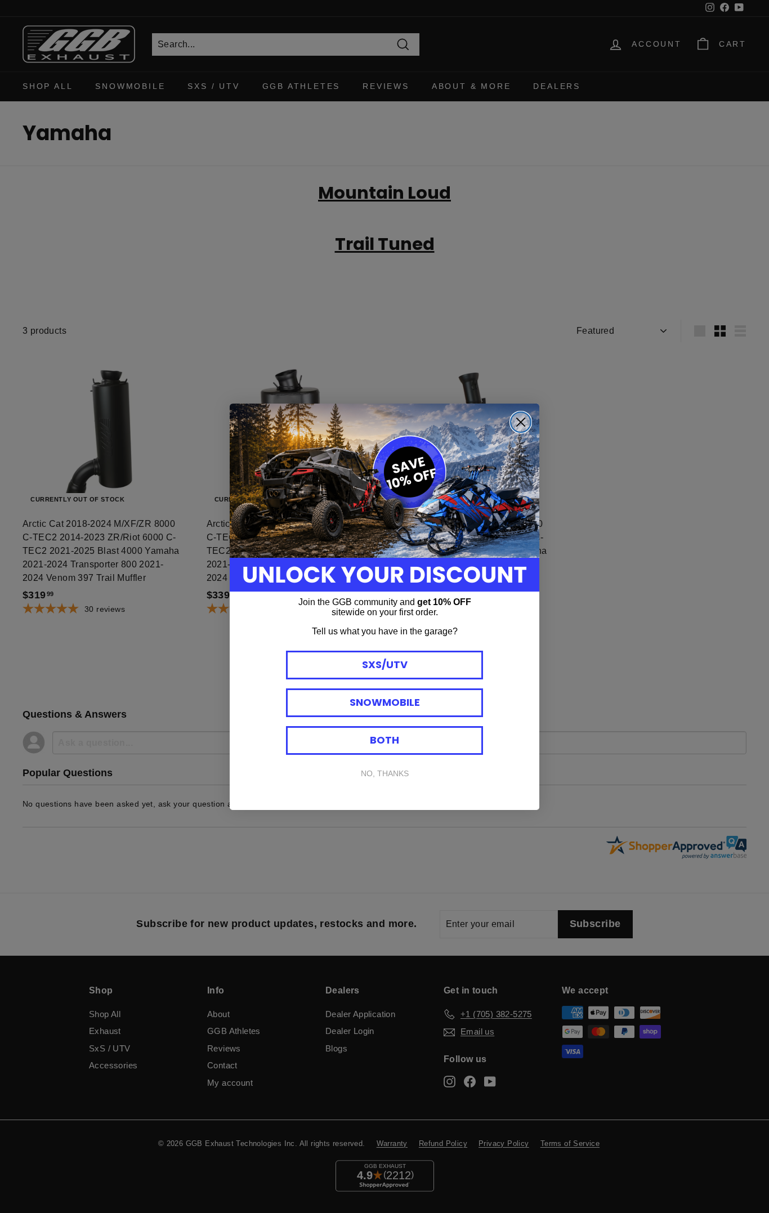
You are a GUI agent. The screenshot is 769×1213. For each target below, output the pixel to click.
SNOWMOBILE (385, 702)
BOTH (384, 740)
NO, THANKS (385, 773)
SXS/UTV (385, 664)
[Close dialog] (521, 422)
